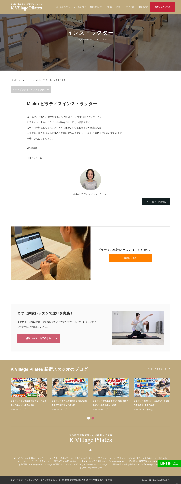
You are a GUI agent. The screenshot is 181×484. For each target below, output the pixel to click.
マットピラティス (99, 458)
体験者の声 (143, 7)
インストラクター (114, 7)
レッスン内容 (80, 7)
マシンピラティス (117, 458)
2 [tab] (92, 418)
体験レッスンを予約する (38, 338)
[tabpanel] (93, 394)
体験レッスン (130, 258)
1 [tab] (88, 418)
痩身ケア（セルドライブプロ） (74, 458)
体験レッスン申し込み (157, 458)
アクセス (130, 7)
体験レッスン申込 (162, 7)
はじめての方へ (63, 7)
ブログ (27, 409)
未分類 (150, 409)
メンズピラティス (136, 458)
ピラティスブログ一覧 (156, 369)
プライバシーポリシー (92, 468)
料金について (96, 7)
